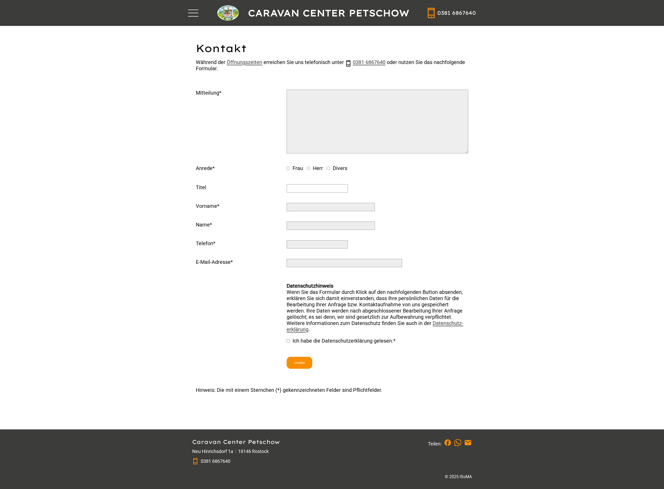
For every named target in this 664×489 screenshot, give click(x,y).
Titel (201, 187)
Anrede (204, 168)
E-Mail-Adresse (213, 262)
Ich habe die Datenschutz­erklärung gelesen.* (343, 341)
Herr (317, 168)
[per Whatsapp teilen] (458, 443)
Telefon (204, 243)
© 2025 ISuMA (458, 476)
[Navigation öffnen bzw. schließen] (193, 13)
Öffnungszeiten (244, 62)
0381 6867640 (369, 62)
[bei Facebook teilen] (448, 443)
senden (299, 363)
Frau (297, 168)
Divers (339, 168)
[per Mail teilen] (468, 443)
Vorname (206, 206)
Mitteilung (207, 93)
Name (203, 225)
